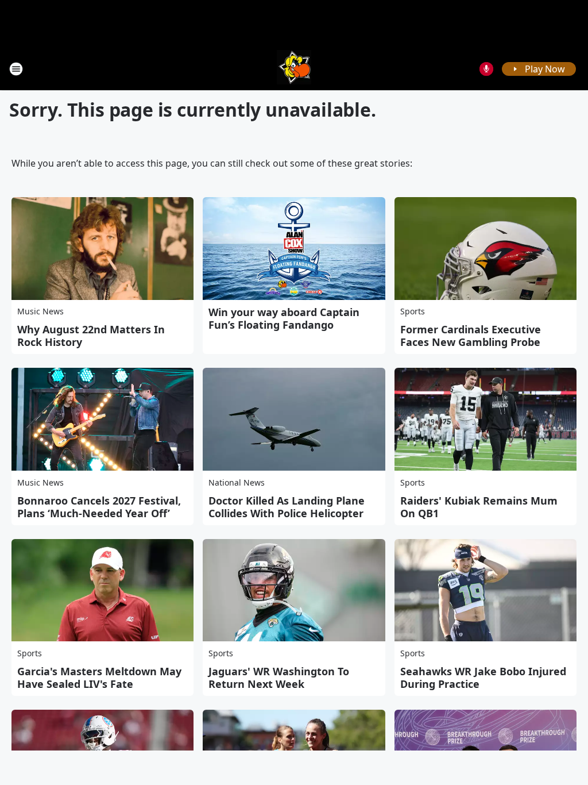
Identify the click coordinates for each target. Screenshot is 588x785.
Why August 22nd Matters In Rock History (91, 335)
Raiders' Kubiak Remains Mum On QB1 (479, 507)
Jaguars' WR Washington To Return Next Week (278, 677)
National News (236, 482)
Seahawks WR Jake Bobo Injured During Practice (483, 677)
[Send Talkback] (486, 69)
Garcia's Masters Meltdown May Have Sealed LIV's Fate (99, 677)
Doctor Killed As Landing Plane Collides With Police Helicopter (286, 507)
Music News (40, 311)
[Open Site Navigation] (16, 69)
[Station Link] (294, 68)
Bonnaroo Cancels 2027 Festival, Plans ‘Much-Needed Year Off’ (99, 507)
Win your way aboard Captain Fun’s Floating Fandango (283, 318)
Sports (412, 311)
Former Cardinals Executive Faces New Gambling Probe (470, 335)
